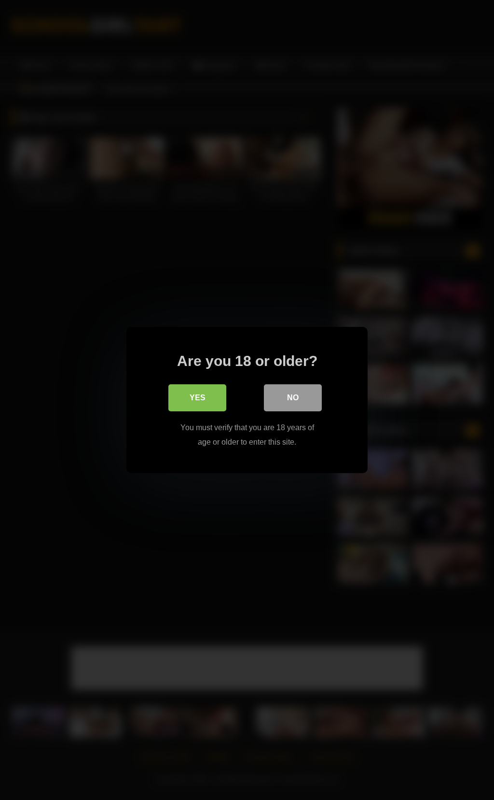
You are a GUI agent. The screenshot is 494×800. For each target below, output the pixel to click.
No (293, 397)
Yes (198, 397)
